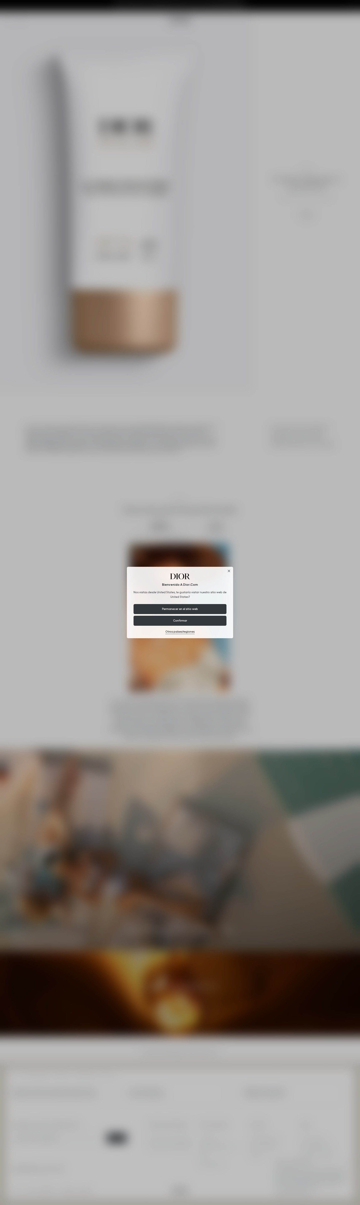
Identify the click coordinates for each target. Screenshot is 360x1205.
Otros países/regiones (180, 631)
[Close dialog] (228, 570)
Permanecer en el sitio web (180, 609)
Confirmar (180, 620)
